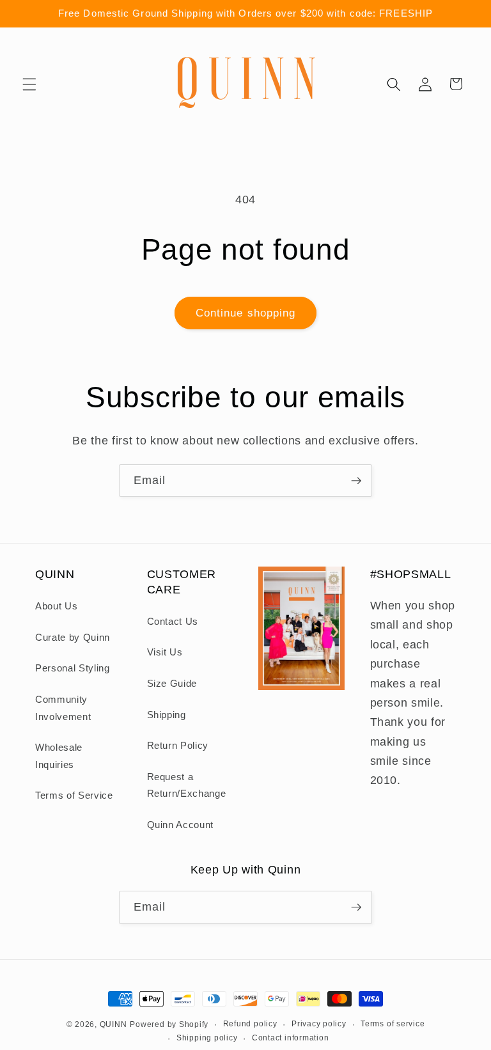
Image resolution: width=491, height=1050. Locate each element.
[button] (29, 83)
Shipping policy (207, 1037)
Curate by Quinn (72, 637)
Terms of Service (74, 795)
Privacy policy (319, 1023)
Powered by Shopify (169, 1024)
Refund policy (250, 1023)
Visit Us (165, 651)
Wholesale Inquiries (58, 756)
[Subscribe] (356, 481)
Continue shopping (246, 312)
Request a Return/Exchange (186, 785)
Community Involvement (63, 708)
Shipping (166, 714)
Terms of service (393, 1023)
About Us (56, 605)
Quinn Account (180, 824)
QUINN (113, 1024)
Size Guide (172, 683)
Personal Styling (72, 667)
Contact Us (173, 621)
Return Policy (178, 745)
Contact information (290, 1037)
